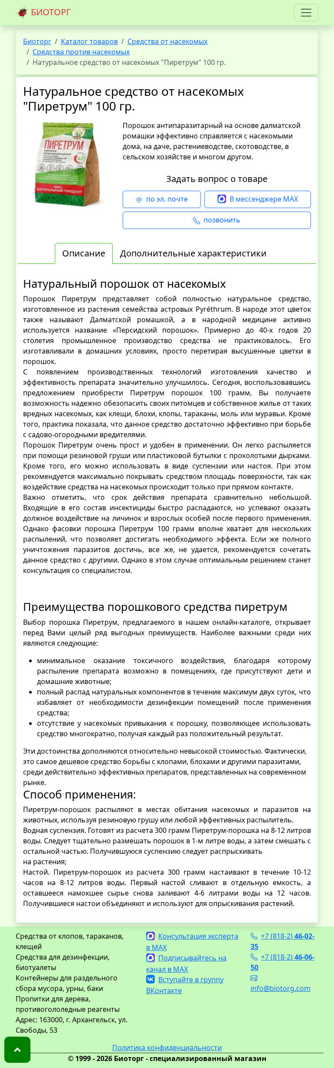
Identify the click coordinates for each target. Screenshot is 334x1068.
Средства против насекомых (81, 52)
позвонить (222, 220)
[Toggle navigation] (306, 12)
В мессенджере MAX (264, 199)
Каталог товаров (89, 41)
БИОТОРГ (49, 12)
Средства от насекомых (167, 41)
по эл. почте (167, 199)
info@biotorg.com (280, 988)
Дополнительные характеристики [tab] (193, 253)
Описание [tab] (83, 253)
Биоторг (37, 41)
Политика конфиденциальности (167, 1047)
